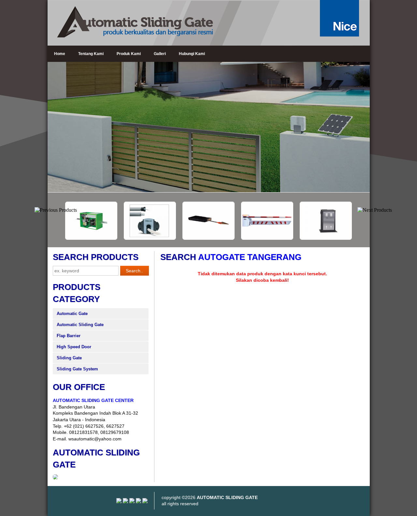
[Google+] (132, 501)
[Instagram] (119, 501)
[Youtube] (125, 501)
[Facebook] (145, 501)
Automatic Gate (72, 313)
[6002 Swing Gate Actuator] (352, 238)
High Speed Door (74, 346)
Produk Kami (129, 53)
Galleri (160, 53)
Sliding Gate (69, 357)
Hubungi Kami (192, 53)
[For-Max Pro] (117, 238)
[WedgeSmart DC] (234, 238)
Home (59, 53)
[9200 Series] (293, 238)
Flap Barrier (68, 335)
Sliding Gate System (77, 368)
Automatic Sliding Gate (80, 324)
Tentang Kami (91, 53)
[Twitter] (138, 501)
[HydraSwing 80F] (176, 238)
